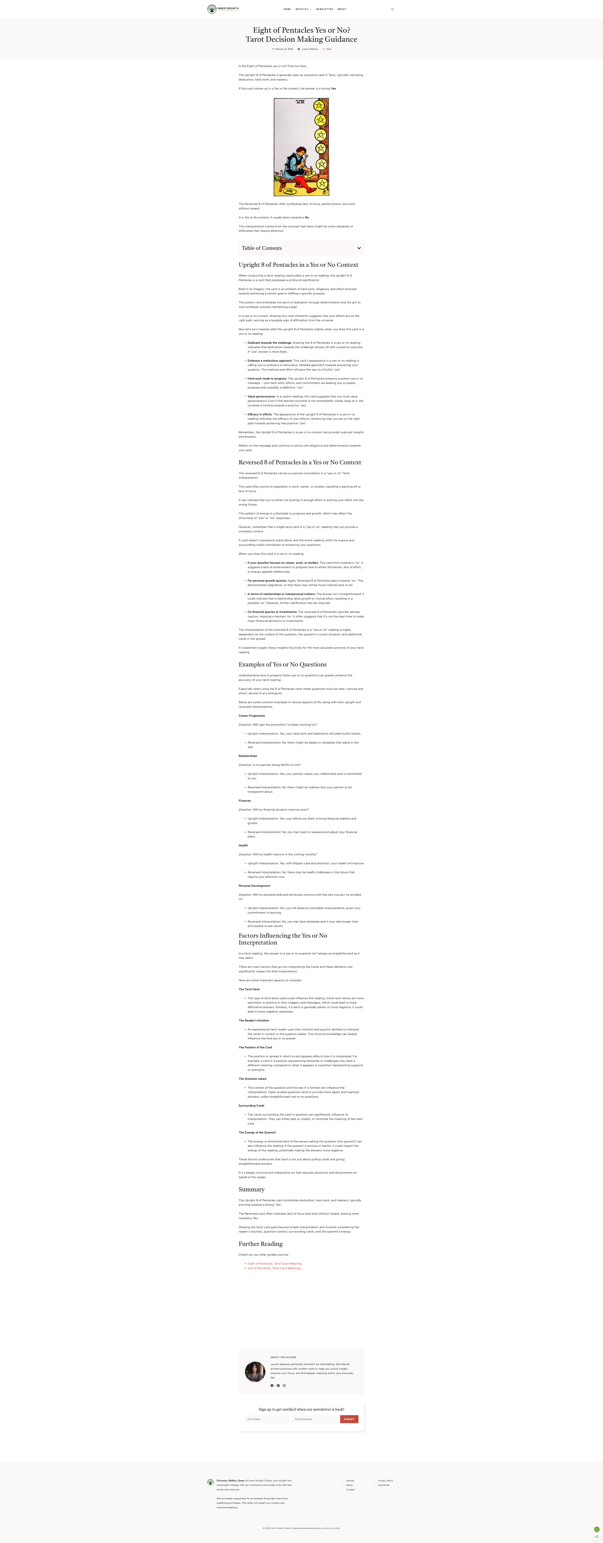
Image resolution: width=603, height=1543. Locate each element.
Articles (302, 9)
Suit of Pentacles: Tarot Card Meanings (274, 1268)
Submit (349, 1419)
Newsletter (324, 9)
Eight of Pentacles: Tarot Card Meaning (275, 1263)
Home (287, 9)
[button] (393, 9)
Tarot (328, 49)
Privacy (382, 1480)
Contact (350, 1489)
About (341, 9)
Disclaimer (383, 1485)
